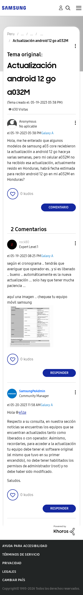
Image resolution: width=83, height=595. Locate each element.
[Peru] (14, 7)
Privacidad (11, 563)
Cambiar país (13, 580)
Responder (59, 373)
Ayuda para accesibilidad (24, 546)
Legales (9, 572)
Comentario (58, 207)
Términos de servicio (21, 555)
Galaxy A (47, 133)
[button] (67, 122)
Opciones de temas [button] (67, 46)
